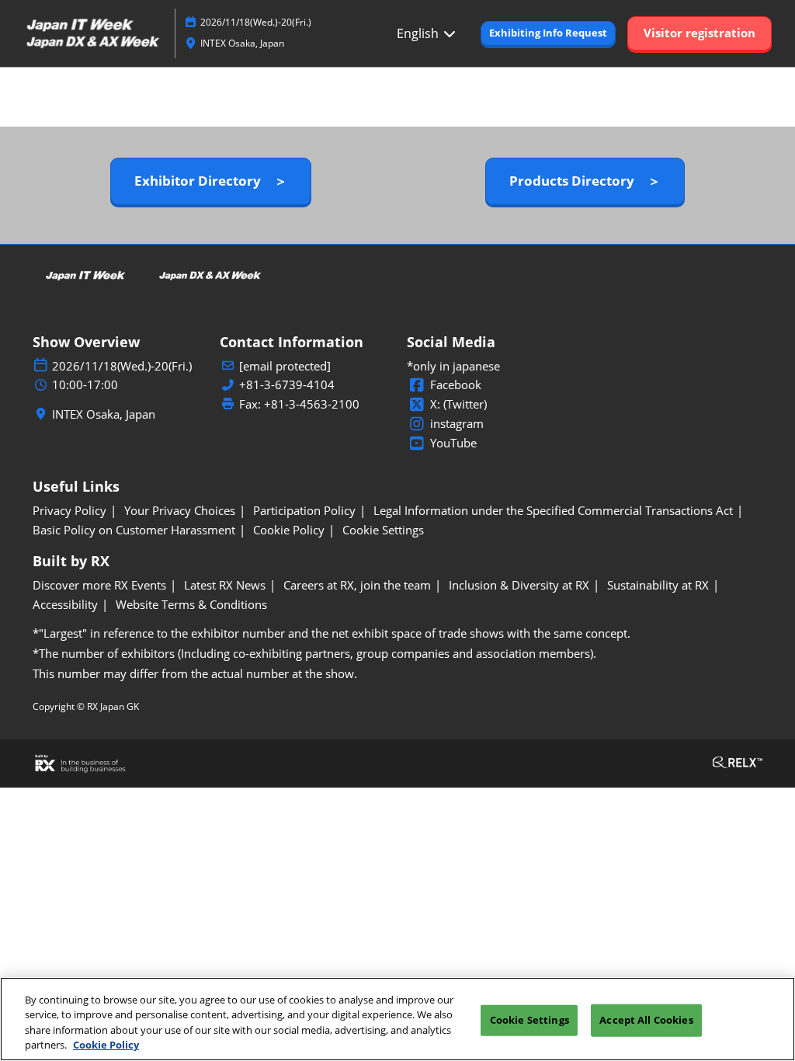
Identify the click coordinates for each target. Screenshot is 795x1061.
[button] (548, 33)
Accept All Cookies (646, 1020)
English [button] (419, 33)
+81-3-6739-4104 (287, 384)
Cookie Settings (529, 1020)
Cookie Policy (106, 1045)
